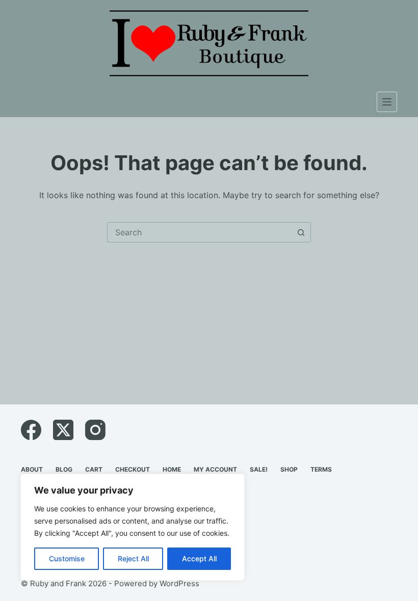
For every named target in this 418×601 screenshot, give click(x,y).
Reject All (133, 558)
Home (172, 469)
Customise (67, 558)
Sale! (259, 469)
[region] (132, 527)
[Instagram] (95, 430)
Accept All (199, 558)
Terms (321, 469)
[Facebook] (31, 430)
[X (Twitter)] (63, 430)
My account (215, 469)
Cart (93, 469)
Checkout (132, 469)
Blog (64, 469)
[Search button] (300, 232)
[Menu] (387, 102)
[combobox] (199, 232)
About (32, 469)
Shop (289, 469)
